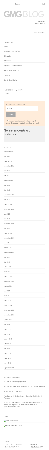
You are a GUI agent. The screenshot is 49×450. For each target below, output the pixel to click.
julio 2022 (7, 171)
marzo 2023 (8, 161)
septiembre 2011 (9, 368)
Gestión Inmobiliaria (10, 80)
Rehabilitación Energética (12, 51)
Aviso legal (33, 444)
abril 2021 (7, 190)
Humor (7, 93)
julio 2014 (7, 291)
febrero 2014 (8, 305)
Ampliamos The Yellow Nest (13, 391)
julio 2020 (7, 199)
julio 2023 (7, 156)
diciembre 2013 (9, 310)
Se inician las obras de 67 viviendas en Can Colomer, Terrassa (24, 386)
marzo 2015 (8, 276)
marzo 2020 (8, 204)
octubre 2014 (8, 286)
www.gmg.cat (40, 21)
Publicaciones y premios (14, 90)
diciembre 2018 (9, 223)
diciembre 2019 (9, 209)
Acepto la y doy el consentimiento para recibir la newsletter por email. (22, 122)
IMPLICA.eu (18, 426)
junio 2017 (7, 243)
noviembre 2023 (9, 151)
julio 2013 (7, 324)
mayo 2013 (7, 329)
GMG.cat (15, 420)
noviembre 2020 (9, 195)
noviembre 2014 (9, 281)
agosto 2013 (8, 320)
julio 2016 (7, 257)
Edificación (7, 56)
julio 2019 (7, 214)
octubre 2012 (8, 344)
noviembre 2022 (9, 166)
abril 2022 (7, 175)
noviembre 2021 (9, 180)
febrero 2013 (8, 339)
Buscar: (17, 4)
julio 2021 (7, 185)
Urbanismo (7, 61)
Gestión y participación (11, 70)
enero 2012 (7, 363)
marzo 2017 (8, 247)
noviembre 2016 (9, 252)
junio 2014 (7, 296)
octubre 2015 (8, 267)
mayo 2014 (7, 300)
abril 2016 (7, 262)
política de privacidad (23, 121)
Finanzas (7, 75)
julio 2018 (7, 228)
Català (35, 33)
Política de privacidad (37, 446)
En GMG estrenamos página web (15, 381)
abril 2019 (7, 219)
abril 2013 (7, 334)
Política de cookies (36, 448)
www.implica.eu (40, 23)
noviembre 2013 (9, 315)
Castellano (41, 33)
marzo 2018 (8, 233)
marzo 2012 (8, 358)
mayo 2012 (7, 353)
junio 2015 (7, 271)
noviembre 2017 (9, 238)
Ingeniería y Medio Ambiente (13, 65)
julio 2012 (7, 348)
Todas (6, 46)
